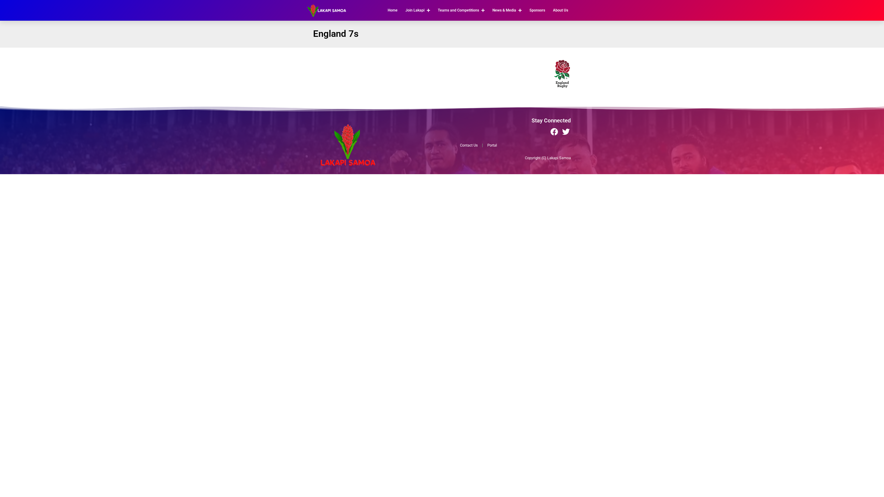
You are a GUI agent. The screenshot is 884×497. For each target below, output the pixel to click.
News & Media (504, 10)
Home (393, 10)
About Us (560, 10)
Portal (492, 145)
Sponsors (537, 10)
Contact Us (469, 145)
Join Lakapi (415, 10)
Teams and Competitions (458, 10)
